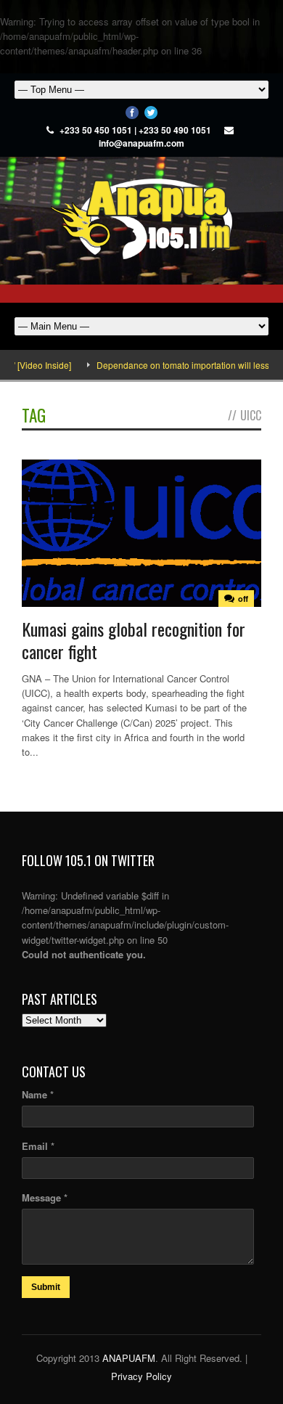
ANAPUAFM (128, 1358)
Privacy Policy (141, 1376)
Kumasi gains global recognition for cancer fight (133, 640)
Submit (45, 1287)
